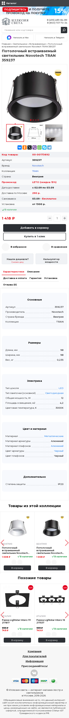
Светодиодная (54, 393)
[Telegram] (49, 147)
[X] (29, 147)
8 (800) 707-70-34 (57, 22)
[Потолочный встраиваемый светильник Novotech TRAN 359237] (34, 96)
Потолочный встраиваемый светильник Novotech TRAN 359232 (15, 550)
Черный (59, 450)
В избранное (19, 247)
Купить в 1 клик (34, 236)
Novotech (38, 165)
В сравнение (59, 247)
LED (61, 388)
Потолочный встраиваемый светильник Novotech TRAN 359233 (49, 550)
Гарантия (35, 278)
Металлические (54, 436)
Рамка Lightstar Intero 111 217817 (16, 621)
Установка (50, 278)
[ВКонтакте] (20, 147)
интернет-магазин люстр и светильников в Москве (42, 692)
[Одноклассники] (24, 147)
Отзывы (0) (10, 284)
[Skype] (44, 147)
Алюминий (57, 446)
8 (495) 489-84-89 (57, 19)
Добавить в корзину (34, 227)
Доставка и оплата (15, 278)
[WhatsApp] (39, 147)
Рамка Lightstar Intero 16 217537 (50, 621)
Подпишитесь (15, 9)
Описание (33, 271)
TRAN (35, 171)
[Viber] (34, 147)
